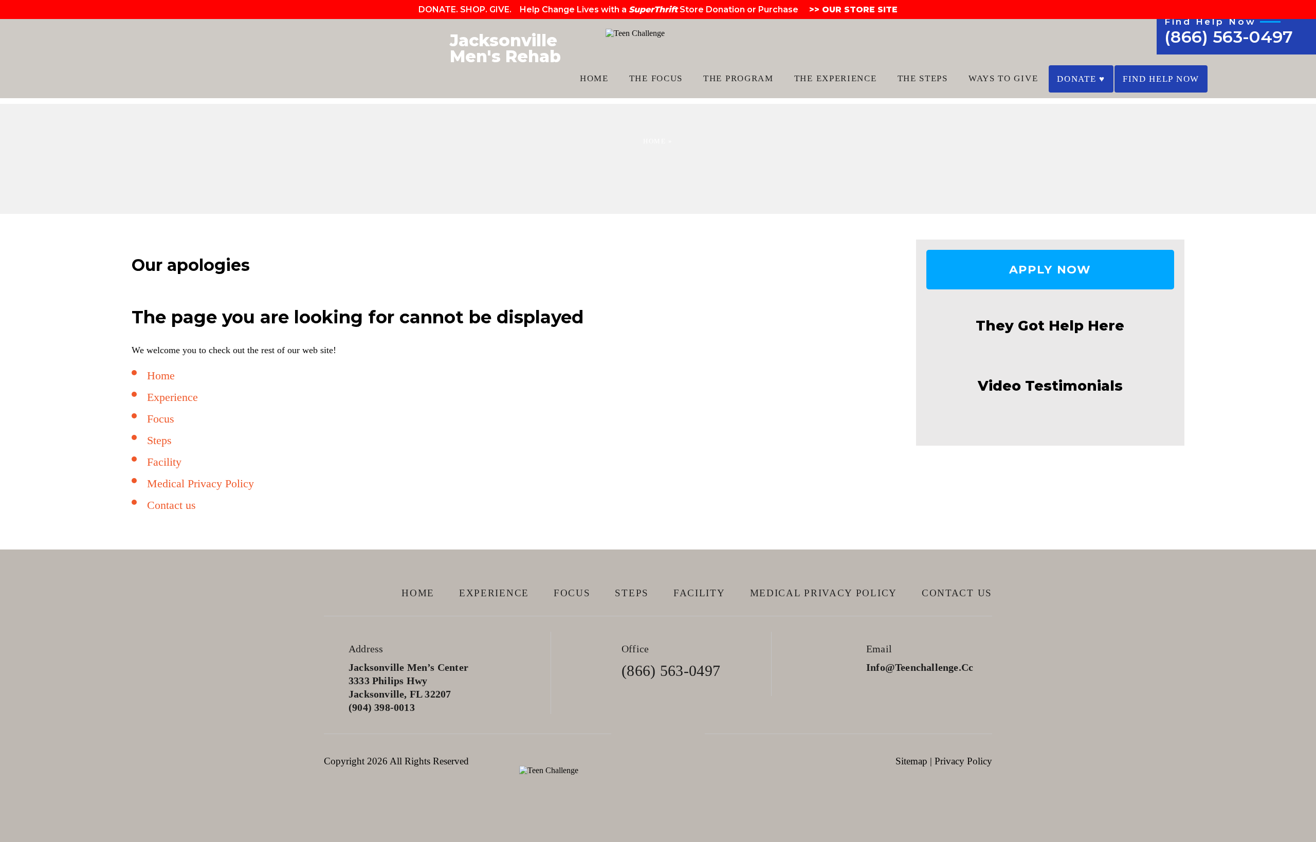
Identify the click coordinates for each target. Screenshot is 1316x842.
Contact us (171, 505)
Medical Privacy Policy (200, 483)
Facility (164, 461)
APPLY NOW (1050, 270)
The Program (738, 78)
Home (594, 78)
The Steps (923, 78)
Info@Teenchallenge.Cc (919, 667)
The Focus (656, 78)
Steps (159, 440)
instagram (687, 734)
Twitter (658, 734)
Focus (160, 418)
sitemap (911, 761)
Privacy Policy (963, 761)
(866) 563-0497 (1228, 37)
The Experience (835, 78)
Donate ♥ (1081, 79)
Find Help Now (1161, 79)
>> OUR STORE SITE (852, 9)
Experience (172, 397)
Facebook (629, 734)
